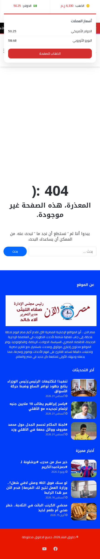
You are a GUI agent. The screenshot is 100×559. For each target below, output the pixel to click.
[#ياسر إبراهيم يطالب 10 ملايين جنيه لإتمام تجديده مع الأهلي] (84, 410)
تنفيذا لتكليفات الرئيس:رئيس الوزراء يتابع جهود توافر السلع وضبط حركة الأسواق (37, 386)
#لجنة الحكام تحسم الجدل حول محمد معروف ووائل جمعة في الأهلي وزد (37, 427)
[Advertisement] (50, 124)
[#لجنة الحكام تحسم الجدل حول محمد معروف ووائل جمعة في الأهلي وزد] (84, 431)
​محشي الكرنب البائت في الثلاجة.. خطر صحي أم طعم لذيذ (36, 507)
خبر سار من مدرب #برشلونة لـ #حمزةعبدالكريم (43, 464)
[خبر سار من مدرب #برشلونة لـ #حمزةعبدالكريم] (84, 468)
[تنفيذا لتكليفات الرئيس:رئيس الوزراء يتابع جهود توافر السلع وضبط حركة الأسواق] (84, 388)
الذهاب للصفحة (50, 53)
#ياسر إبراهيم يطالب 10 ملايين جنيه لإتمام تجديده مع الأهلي (38, 406)
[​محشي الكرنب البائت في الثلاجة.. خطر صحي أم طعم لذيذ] (84, 511)
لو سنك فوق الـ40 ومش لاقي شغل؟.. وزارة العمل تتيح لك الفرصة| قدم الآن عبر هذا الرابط (36, 488)
